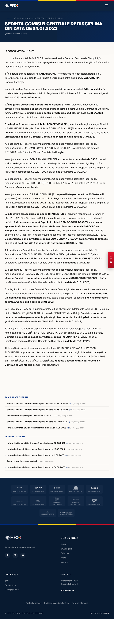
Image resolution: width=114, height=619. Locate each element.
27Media (105, 613)
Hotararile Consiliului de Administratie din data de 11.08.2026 (36, 427)
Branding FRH (67, 548)
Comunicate (10, 585)
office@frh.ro (67, 590)
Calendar (65, 553)
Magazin (64, 562)
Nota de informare (80, 603)
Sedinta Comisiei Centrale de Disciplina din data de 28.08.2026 (37, 403)
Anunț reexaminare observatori (22, 461)
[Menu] (106, 6)
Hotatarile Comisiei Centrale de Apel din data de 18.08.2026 (36, 449)
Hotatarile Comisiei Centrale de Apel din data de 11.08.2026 (35, 455)
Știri (6, 580)
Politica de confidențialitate (56, 603)
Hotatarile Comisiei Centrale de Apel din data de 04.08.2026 (36, 467)
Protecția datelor (33, 603)
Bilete (63, 557)
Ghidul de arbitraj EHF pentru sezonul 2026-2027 (30, 415)
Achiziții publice (12, 589)
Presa (63, 544)
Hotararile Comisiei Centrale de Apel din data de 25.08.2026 (36, 443)
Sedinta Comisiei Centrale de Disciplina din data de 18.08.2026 (37, 421)
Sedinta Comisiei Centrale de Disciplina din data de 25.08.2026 (37, 409)
